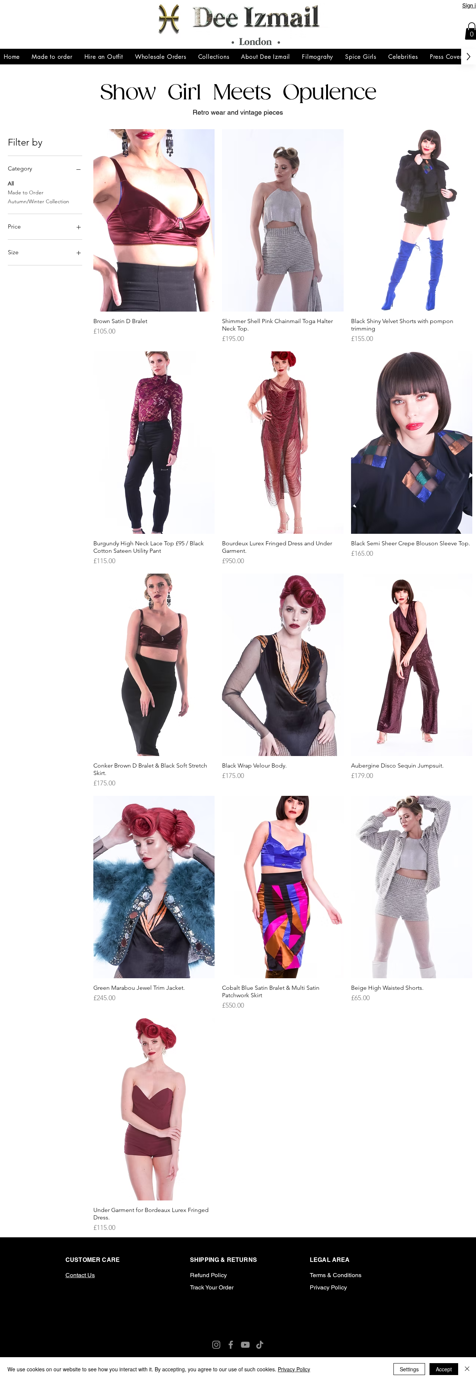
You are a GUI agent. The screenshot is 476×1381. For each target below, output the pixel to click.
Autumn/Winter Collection (38, 201)
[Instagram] (192, 1319)
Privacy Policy (294, 1369)
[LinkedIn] (247, 1319)
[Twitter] (229, 1319)
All (11, 183)
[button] (213, 56)
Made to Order (26, 192)
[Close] (467, 1369)
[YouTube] (265, 1319)
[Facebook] (210, 1319)
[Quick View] (154, 220)
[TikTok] (283, 1319)
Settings (409, 1369)
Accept (444, 1369)
